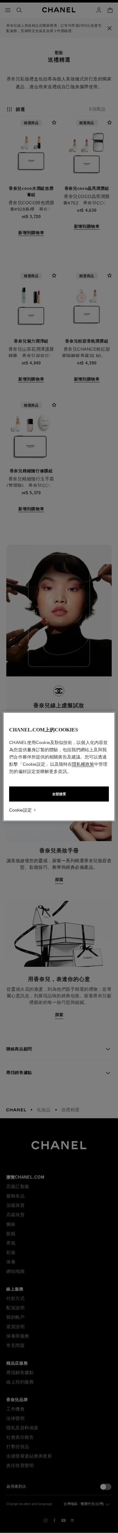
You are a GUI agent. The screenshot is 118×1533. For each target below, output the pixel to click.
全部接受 (59, 794)
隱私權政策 (83, 764)
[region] (59, 766)
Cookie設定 (20, 810)
